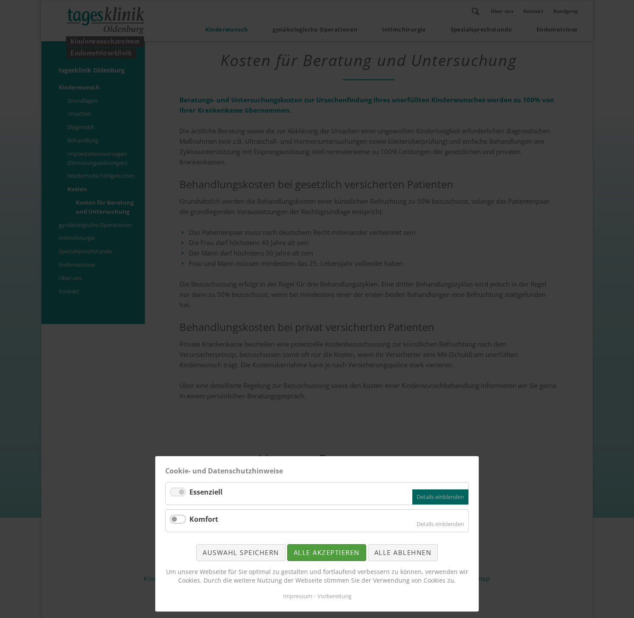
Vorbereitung (334, 596)
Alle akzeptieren (327, 552)
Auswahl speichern (241, 552)
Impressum (297, 596)
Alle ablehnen (403, 552)
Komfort (203, 519)
